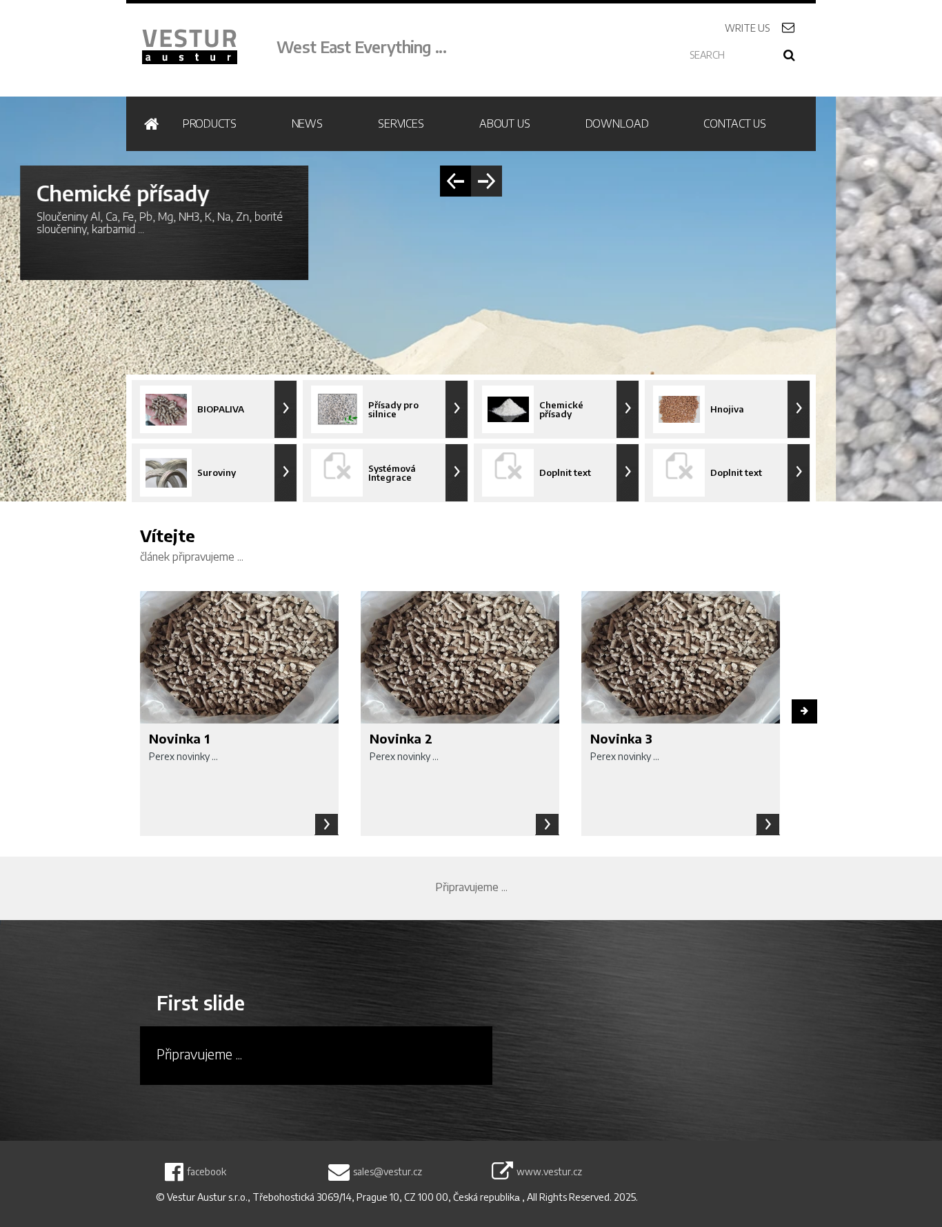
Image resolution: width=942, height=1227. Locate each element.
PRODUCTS (210, 123)
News (307, 123)
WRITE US (764, 28)
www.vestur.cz (549, 1172)
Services (401, 123)
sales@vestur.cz (387, 1172)
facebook (206, 1172)
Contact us (734, 123)
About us (504, 123)
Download (617, 123)
